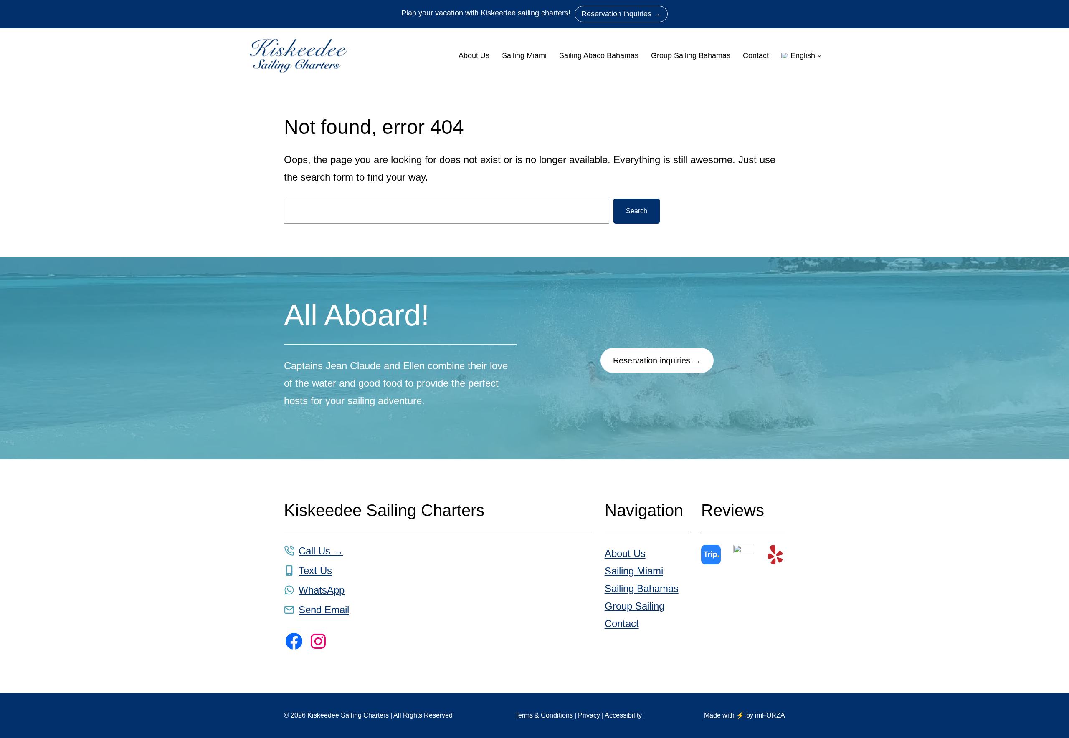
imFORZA (770, 715)
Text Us (315, 570)
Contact (622, 623)
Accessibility (623, 715)
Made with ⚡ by (728, 715)
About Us (625, 553)
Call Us (321, 551)
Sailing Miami (634, 571)
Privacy (589, 715)
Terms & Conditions (544, 715)
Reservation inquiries (621, 14)
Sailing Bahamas (642, 588)
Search (636, 210)
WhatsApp (322, 590)
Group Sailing (634, 606)
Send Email (324, 609)
